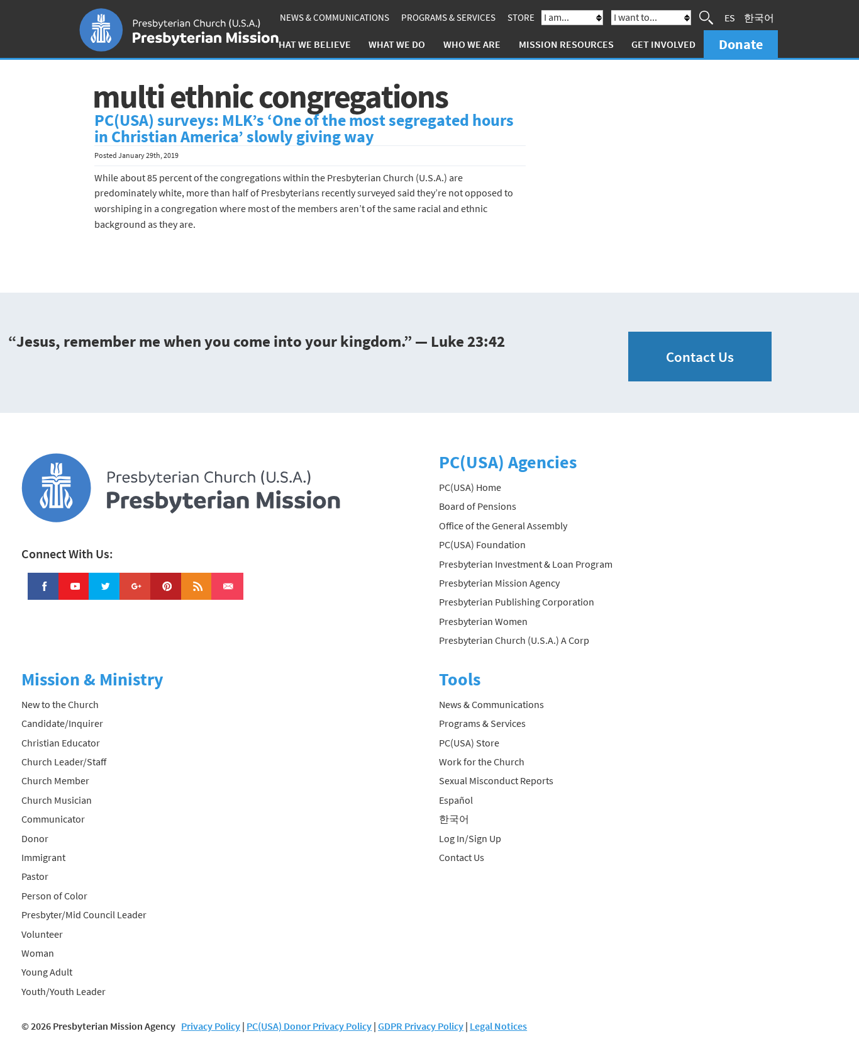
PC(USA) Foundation (482, 544)
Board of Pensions (477, 506)
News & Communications (334, 17)
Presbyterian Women (483, 621)
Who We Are (472, 44)
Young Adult (46, 971)
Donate (741, 44)
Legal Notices (498, 1026)
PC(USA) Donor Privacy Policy (309, 1026)
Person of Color (54, 895)
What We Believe (310, 44)
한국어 (759, 17)
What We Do (397, 44)
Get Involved (663, 44)
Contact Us (700, 356)
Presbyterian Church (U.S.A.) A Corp (514, 640)
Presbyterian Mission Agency (499, 583)
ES (729, 17)
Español (456, 800)
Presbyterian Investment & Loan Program (525, 564)
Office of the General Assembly (503, 525)
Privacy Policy (210, 1026)
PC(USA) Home (470, 487)
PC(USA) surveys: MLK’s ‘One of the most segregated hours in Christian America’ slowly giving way (304, 128)
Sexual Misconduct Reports (496, 780)
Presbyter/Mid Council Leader (84, 914)
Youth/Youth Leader (63, 991)
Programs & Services (448, 17)
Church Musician (56, 800)
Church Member (55, 780)
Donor (34, 838)
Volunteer (42, 934)
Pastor (34, 876)
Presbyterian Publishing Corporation (516, 601)
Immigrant (43, 857)
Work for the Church (481, 761)
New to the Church (60, 704)
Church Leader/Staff (63, 761)
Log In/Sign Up (470, 838)
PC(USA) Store (469, 742)
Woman (37, 953)
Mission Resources (566, 44)
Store (521, 17)
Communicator (53, 819)
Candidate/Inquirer (62, 723)
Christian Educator (60, 742)
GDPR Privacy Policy (420, 1026)
